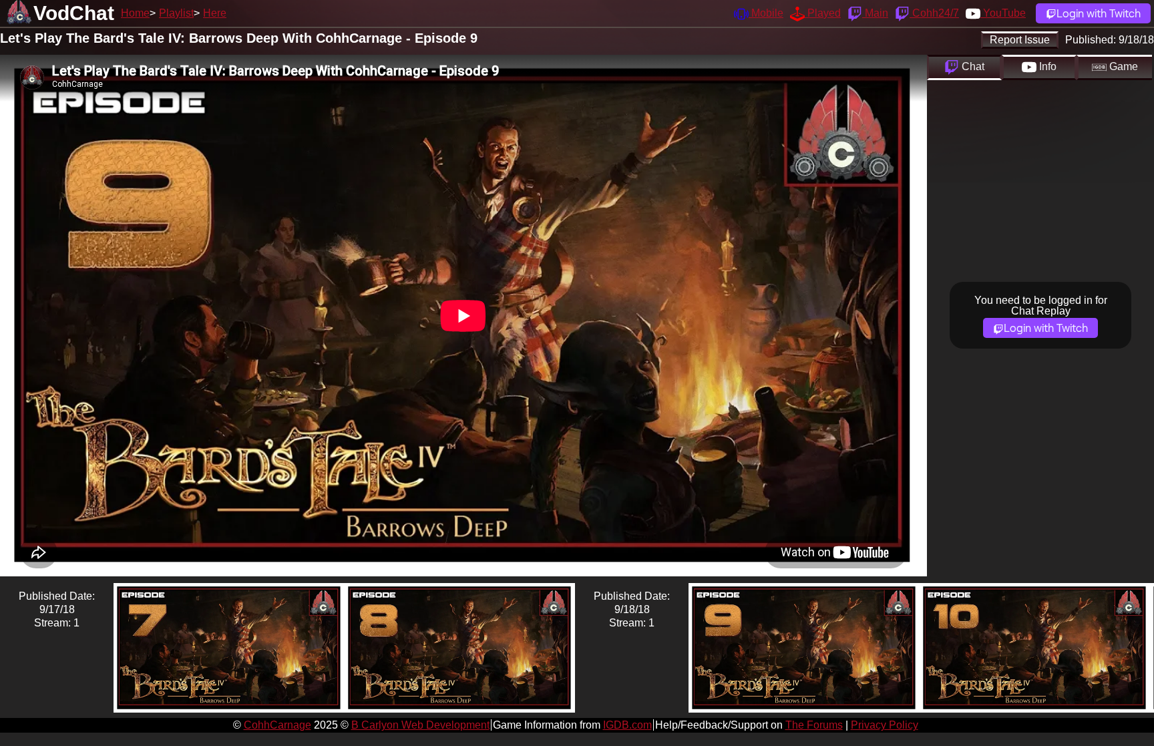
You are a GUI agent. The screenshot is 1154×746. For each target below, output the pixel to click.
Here (214, 13)
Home (135, 13)
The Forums (814, 725)
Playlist (176, 13)
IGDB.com (627, 725)
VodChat (73, 13)
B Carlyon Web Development (420, 725)
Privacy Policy (884, 725)
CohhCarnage (277, 725)
